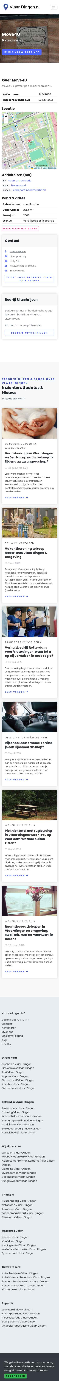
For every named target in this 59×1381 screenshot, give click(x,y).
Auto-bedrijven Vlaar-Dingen (20, 1273)
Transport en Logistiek (23, 642)
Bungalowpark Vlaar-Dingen (19, 1181)
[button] (29, 140)
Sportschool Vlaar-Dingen (18, 1253)
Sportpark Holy (18, 256)
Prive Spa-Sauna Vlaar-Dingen (21, 1313)
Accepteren (15, 1376)
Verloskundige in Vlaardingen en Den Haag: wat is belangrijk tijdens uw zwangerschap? (29, 457)
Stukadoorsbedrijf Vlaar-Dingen (21, 1128)
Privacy (6, 1044)
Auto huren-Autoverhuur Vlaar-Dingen (26, 1277)
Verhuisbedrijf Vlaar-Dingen (19, 1132)
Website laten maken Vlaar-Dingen (24, 1249)
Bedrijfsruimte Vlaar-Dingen (19, 1321)
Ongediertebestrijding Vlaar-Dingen (24, 1326)
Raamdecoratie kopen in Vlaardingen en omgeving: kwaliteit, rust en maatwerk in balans (29, 932)
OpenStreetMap (49, 167)
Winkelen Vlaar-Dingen (16, 1152)
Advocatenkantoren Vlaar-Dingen (23, 1285)
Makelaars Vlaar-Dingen (17, 1217)
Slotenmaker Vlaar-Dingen (18, 1289)
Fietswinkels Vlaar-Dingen (18, 1068)
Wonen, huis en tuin (20, 825)
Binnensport (18, 185)
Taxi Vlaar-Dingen (13, 1072)
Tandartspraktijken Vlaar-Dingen (22, 1120)
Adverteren (9, 1028)
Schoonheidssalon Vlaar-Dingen (22, 1116)
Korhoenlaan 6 (14, 40)
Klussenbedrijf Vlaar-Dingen (19, 1201)
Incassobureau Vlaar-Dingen (19, 1317)
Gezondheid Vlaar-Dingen (18, 1080)
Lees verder (15, 497)
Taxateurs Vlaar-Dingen (17, 1209)
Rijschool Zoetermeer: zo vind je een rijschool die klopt (28, 745)
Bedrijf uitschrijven (29, 333)
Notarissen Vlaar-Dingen (17, 1205)
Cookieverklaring (12, 1036)
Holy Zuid (15, 261)
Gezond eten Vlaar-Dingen (18, 1088)
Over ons (7, 1032)
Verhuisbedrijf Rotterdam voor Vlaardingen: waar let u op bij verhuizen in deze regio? (29, 651)
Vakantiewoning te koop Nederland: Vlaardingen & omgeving (26, 552)
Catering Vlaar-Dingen (16, 1112)
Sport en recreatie (19, 180)
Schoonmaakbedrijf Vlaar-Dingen (22, 1213)
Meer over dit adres (20, 228)
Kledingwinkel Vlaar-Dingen (19, 1245)
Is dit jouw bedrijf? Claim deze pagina (29, 279)
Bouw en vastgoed (19, 543)
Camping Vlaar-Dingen (16, 1169)
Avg (4, 1040)
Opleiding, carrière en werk (26, 737)
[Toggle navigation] (53, 7)
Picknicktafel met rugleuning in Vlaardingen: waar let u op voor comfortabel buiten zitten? (28, 836)
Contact (7, 1024)
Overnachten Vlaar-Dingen (19, 1173)
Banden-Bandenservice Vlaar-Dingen (25, 1281)
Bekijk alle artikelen (12, 398)
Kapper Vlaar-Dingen (15, 1076)
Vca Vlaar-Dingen (13, 1241)
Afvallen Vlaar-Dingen (15, 1084)
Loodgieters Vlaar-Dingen (18, 1124)
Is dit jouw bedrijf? (21, 52)
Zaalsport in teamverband (29, 190)
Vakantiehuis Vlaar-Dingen (18, 1177)
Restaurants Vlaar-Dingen (18, 1108)
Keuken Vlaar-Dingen (15, 1237)
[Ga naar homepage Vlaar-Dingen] (21, 7)
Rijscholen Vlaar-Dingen (16, 1064)
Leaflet (36, 167)
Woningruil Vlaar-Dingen (17, 1309)
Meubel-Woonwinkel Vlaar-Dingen (23, 1156)
